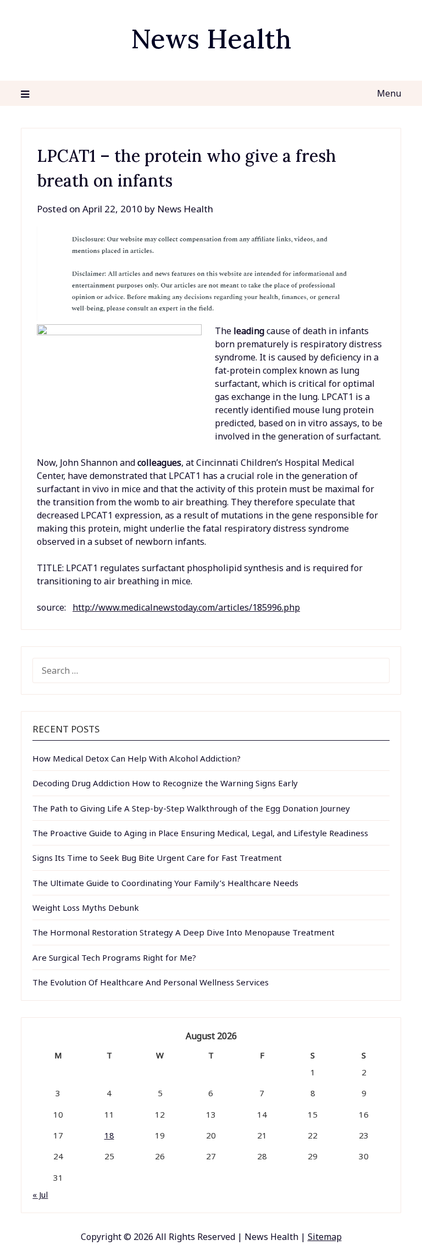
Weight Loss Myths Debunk (85, 907)
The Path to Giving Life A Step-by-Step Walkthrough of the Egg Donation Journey (191, 808)
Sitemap (325, 1237)
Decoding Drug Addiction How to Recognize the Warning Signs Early (165, 782)
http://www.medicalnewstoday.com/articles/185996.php (186, 607)
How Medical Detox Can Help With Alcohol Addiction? (136, 758)
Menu (389, 93)
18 (109, 1135)
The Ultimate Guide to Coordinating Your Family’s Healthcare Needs (165, 882)
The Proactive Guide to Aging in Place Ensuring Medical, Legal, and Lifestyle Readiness (200, 832)
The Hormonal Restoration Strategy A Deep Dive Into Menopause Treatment (183, 932)
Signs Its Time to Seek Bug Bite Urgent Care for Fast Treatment (157, 857)
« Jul (40, 1194)
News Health (211, 38)
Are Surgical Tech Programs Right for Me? (114, 957)
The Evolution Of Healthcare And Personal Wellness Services (150, 982)
